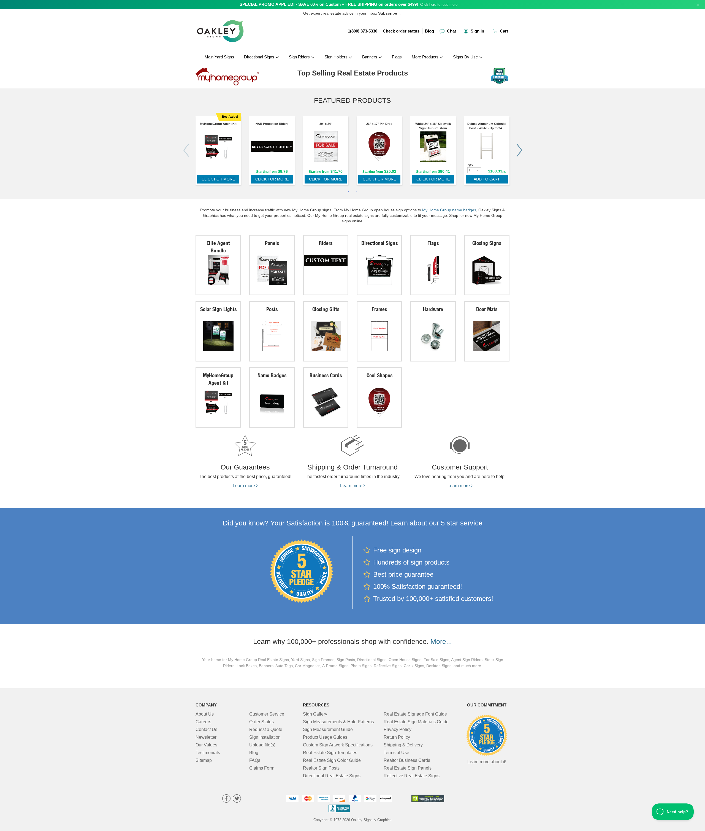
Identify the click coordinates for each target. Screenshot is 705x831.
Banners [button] (370, 57)
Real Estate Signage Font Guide (415, 714)
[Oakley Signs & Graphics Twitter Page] (237, 799)
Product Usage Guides (325, 737)
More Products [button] (426, 57)
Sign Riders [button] (300, 57)
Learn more (244, 485)
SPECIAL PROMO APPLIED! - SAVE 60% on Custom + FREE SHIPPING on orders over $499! (329, 4)
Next (519, 150)
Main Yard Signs (219, 57)
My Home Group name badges (449, 210)
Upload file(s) (262, 745)
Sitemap (204, 760)
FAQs (254, 760)
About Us (205, 714)
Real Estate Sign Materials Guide (416, 721)
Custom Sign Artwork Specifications (338, 745)
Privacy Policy (397, 729)
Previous (186, 150)
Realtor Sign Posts (321, 768)
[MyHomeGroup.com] (232, 75)
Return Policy (397, 737)
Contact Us (206, 729)
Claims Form (261, 768)
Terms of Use (396, 752)
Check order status (401, 31)
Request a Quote (265, 729)
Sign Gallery (315, 714)
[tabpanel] (218, 152)
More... (441, 641)
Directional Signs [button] (259, 57)
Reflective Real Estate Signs (412, 775)
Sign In (477, 31)
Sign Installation (265, 737)
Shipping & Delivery (403, 745)
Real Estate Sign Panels (408, 768)
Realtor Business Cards (407, 760)
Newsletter (206, 737)
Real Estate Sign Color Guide (332, 760)
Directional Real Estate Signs (331, 775)
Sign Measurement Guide (328, 729)
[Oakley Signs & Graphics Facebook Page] (226, 799)
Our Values (206, 745)
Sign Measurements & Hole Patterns (338, 721)
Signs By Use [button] (466, 57)
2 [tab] (356, 192)
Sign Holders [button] (336, 57)
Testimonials (208, 752)
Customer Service (266, 714)
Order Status (261, 721)
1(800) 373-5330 (362, 31)
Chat (451, 31)
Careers (203, 721)
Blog (429, 31)
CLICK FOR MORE (218, 179)
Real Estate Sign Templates (330, 752)
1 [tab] (348, 192)
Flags (397, 57)
